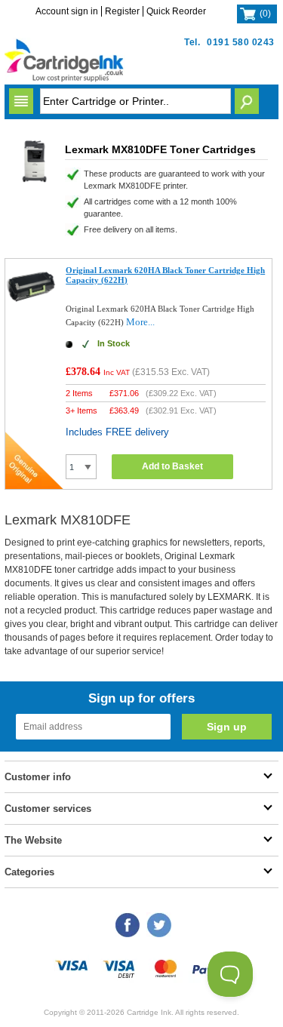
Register (122, 11)
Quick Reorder (176, 11)
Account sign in (66, 11)
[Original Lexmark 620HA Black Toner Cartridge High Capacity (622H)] (32, 305)
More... (140, 321)
